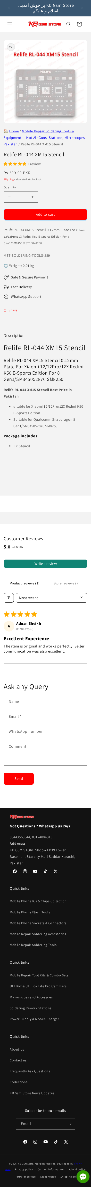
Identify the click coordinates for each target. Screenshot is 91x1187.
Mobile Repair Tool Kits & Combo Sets (39, 975)
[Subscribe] (69, 1124)
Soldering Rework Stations (30, 1008)
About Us (17, 1049)
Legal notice (48, 1176)
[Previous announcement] (9, 8)
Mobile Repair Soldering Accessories (38, 934)
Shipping (9, 179)
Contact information (51, 1169)
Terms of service (25, 1176)
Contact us (18, 1060)
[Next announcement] (82, 8)
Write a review (45, 563)
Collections (19, 1082)
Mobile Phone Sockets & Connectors (38, 923)
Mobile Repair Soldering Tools (33, 945)
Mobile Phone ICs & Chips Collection (38, 901)
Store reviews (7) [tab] (66, 583)
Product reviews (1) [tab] (25, 583)
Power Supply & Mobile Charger (34, 1019)
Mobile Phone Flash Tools (30, 912)
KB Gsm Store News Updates (32, 1093)
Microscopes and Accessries (31, 997)
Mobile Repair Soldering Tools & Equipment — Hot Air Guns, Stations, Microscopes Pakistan (44, 137)
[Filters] (9, 598)
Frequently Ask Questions (30, 1071)
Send (19, 778)
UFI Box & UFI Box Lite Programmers (38, 986)
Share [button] (12, 310)
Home (14, 131)
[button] (9, 24)
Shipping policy (70, 1176)
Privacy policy (24, 1169)
